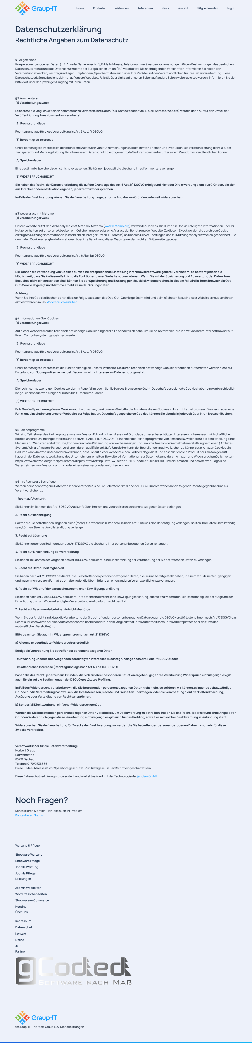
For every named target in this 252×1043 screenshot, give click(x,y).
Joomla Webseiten (28, 888)
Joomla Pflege (25, 873)
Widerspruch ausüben (62, 302)
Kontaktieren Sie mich (30, 815)
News (165, 8)
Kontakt (183, 8)
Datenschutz (24, 927)
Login (230, 8)
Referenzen (145, 8)
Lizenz (19, 940)
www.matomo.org (117, 226)
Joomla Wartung (26, 867)
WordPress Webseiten (31, 894)
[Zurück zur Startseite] (36, 8)
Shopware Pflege (27, 861)
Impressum (23, 921)
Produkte (99, 8)
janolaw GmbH (147, 776)
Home (80, 8)
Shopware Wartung (28, 854)
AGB (18, 946)
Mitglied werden (207, 8)
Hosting (21, 907)
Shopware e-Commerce (32, 900)
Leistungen (121, 8)
